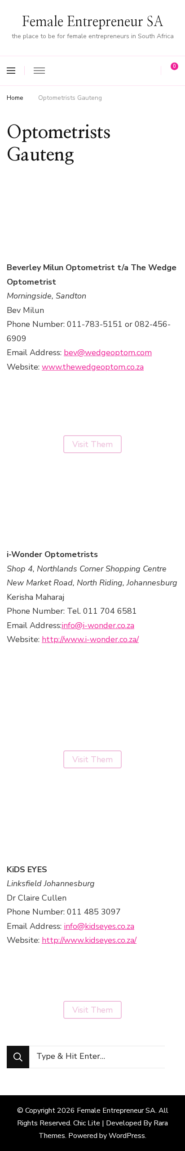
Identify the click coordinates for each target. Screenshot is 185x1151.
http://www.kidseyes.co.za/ (89, 940)
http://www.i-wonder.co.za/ (90, 639)
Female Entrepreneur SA (92, 22)
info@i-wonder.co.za (98, 625)
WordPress (127, 1136)
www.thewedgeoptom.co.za (93, 366)
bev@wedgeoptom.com (108, 352)
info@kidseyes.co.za (99, 926)
